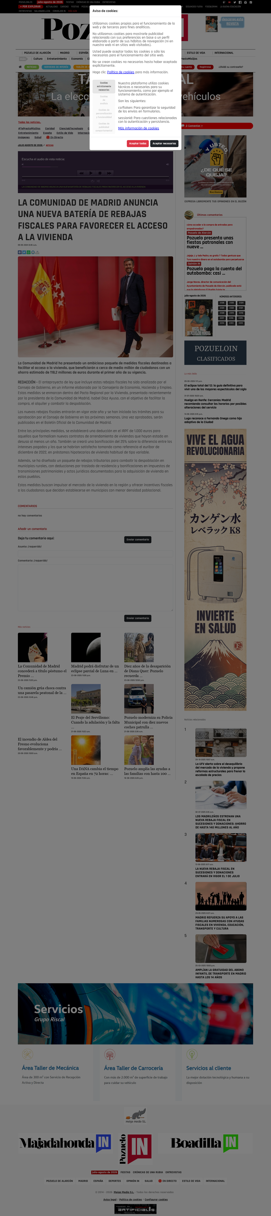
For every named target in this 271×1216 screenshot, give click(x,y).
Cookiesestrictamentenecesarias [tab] (104, 86)
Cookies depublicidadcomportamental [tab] (103, 127)
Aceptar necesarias (164, 143)
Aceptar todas (137, 143)
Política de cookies (120, 72)
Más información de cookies (138, 128)
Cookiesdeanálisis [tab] (104, 100)
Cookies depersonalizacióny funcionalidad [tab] (104, 113)
